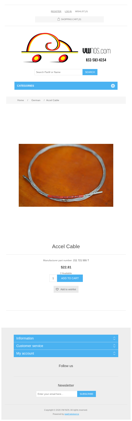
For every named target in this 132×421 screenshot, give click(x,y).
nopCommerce (71, 414)
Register (56, 11)
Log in (68, 11)
